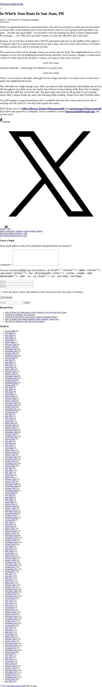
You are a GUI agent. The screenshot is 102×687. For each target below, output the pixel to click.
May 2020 (9, 499)
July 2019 (9, 522)
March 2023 (10, 423)
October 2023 (10, 407)
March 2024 (10, 396)
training (39, 231)
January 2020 (10, 508)
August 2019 (10, 520)
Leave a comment (32, 20)
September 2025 (11, 356)
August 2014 (10, 652)
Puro (35, 686)
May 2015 (9, 632)
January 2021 (10, 482)
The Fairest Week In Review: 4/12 (13, 236)
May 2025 (9, 365)
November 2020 (11, 486)
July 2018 (9, 547)
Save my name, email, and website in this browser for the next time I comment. (43, 292)
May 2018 (9, 551)
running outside (29, 231)
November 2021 (11, 459)
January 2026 (10, 347)
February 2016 (11, 612)
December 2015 (11, 616)
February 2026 (11, 344)
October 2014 (10, 648)
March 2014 (10, 664)
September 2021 (11, 464)
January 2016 (10, 614)
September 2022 (11, 437)
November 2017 (11, 565)
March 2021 (10, 477)
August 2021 (10, 466)
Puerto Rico (10, 231)
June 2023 (9, 416)
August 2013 (10, 679)
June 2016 (9, 603)
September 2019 (11, 517)
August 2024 (10, 385)
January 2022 (10, 455)
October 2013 (10, 675)
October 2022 (10, 434)
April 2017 (9, 580)
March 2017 (10, 583)
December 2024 (11, 376)
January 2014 (10, 668)
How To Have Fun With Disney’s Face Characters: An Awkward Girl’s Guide (35, 312)
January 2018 (10, 560)
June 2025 (9, 362)
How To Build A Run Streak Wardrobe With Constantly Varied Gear (32, 319)
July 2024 (9, 387)
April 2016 (9, 607)
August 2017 (10, 571)
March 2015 (10, 637)
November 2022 (11, 432)
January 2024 (10, 401)
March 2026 (10, 342)
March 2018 (10, 556)
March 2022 (10, 450)
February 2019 (11, 531)
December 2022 (11, 430)
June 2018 (9, 549)
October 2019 (10, 515)
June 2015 (9, 630)
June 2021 (9, 470)
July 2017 (9, 574)
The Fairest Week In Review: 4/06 (13, 233)
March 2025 (10, 369)
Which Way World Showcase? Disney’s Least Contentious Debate (31, 317)
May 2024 (9, 392)
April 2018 (9, 553)
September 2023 (11, 410)
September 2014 (11, 650)
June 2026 (9, 335)
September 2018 (11, 542)
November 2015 (11, 619)
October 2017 (10, 567)
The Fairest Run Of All (15, 686)
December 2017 (11, 562)
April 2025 (9, 367)
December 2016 (11, 589)
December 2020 (11, 484)
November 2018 (11, 538)
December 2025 (11, 349)
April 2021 (9, 475)
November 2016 (11, 592)
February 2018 (11, 558)
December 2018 (11, 535)
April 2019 (9, 526)
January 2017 (10, 587)
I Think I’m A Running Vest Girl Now (20, 315)
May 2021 (9, 473)
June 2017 (9, 576)
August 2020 (10, 493)
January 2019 (10, 533)
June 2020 (9, 497)
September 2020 (11, 491)
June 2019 (9, 524)
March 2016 (10, 610)
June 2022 (9, 443)
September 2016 (11, 596)
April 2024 (9, 394)
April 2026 (9, 340)
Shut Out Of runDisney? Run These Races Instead (25, 321)
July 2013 (9, 682)
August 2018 (10, 544)
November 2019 (11, 513)
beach (2, 231)
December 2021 (11, 457)
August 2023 (10, 412)
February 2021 (11, 479)
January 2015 (10, 641)
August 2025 (10, 358)
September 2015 (11, 623)
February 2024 (11, 398)
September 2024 (11, 383)
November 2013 (11, 673)
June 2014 (9, 657)
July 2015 (9, 628)
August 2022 (10, 439)
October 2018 (10, 540)
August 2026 (10, 331)
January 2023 (10, 428)
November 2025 (11, 351)
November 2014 (11, 646)
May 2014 (9, 659)
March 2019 (10, 529)
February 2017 (11, 585)
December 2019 (11, 511)
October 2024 (10, 380)
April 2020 (9, 502)
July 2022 (9, 441)
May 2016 (9, 605)
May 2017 (9, 578)
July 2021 (9, 468)
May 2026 (9, 338)
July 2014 (9, 655)
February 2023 (11, 425)
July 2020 (9, 495)
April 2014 (9, 661)
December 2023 (11, 403)
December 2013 (11, 670)
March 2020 (10, 504)
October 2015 (10, 621)
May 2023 (9, 419)
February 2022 (11, 452)
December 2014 (11, 643)
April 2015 (9, 634)
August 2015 (10, 625)
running (19, 231)
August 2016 (10, 598)
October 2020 (10, 488)
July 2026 (9, 333)
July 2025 (9, 360)
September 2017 (11, 569)
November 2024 (11, 378)
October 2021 (10, 461)
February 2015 (11, 639)
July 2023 (9, 414)
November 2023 (11, 405)
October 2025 (10, 353)
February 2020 (11, 506)
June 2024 (9, 389)
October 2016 (10, 594)
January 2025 (10, 374)
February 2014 (11, 666)
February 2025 (11, 371)
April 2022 (9, 448)
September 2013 (11, 677)
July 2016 (9, 601)
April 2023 (9, 421)
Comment (6, 264)
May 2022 (9, 446)
